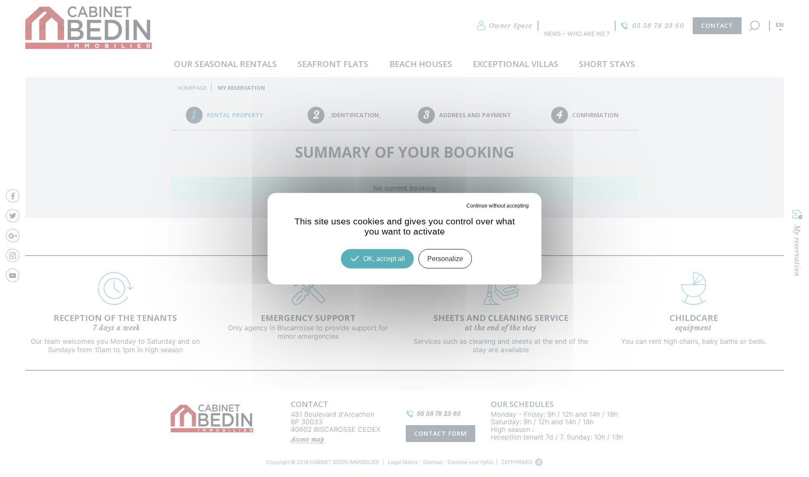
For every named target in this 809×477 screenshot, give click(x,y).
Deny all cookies (446, 205)
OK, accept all (384, 258)
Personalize (445, 258)
